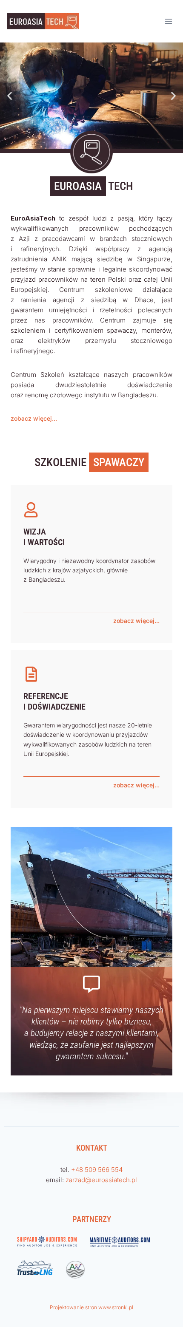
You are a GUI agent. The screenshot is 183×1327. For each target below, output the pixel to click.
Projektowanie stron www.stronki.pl (91, 1307)
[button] (9, 96)
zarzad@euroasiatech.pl (101, 1180)
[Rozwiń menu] (168, 21)
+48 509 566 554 (97, 1170)
